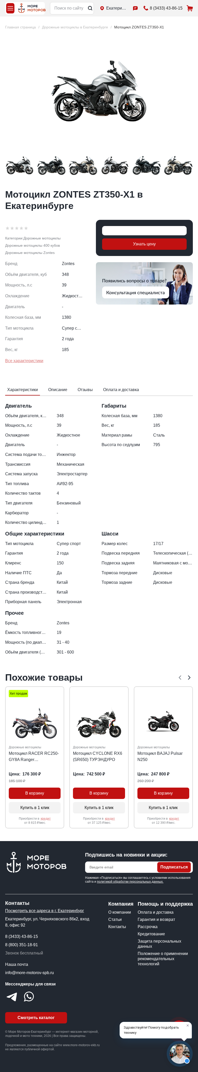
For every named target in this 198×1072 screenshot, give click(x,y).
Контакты (117, 927)
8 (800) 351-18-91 (21, 945)
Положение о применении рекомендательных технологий (163, 958)
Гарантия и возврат (156, 919)
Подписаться (174, 867)
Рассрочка (148, 927)
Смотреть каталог (36, 1017)
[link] (139, 27)
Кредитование (151, 934)
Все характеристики (24, 361)
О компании (119, 912)
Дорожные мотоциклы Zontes (30, 253)
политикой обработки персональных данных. (130, 881)
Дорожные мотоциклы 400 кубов (32, 245)
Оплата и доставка (156, 912)
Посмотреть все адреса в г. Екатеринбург (44, 910)
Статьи (115, 919)
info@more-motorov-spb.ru (29, 972)
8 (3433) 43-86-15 (21, 936)
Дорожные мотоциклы (42, 238)
